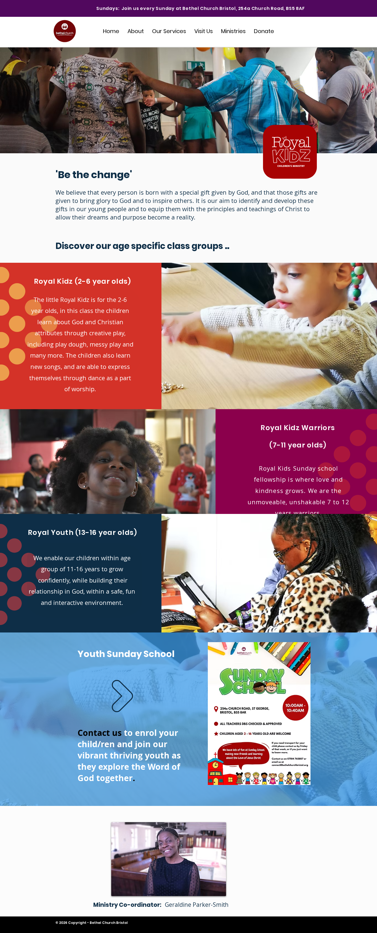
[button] (233, 31)
